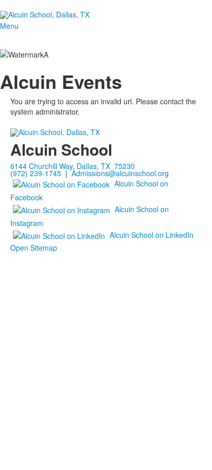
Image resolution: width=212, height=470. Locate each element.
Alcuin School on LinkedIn (151, 234)
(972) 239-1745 (35, 173)
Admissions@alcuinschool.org (120, 173)
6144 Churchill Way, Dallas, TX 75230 (72, 166)
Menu (9, 26)
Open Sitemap (33, 247)
